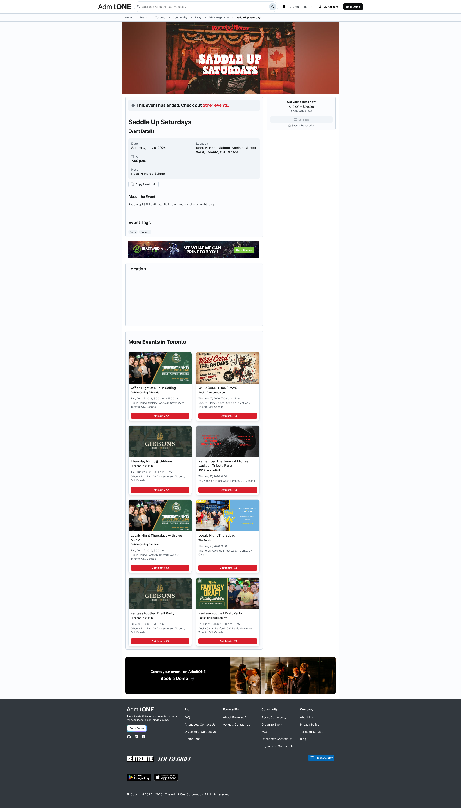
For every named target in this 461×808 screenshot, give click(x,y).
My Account (330, 6)
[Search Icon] (272, 6)
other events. (216, 105)
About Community (273, 717)
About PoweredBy (235, 717)
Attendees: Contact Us (200, 724)
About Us (306, 717)
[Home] (140, 709)
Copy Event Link (146, 184)
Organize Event (271, 724)
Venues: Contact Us (236, 724)
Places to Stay (324, 757)
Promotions (192, 739)
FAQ (187, 717)
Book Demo (353, 6)
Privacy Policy (309, 724)
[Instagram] (129, 737)
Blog (303, 739)
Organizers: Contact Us (200, 731)
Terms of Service (311, 731)
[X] (136, 737)
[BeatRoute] (140, 759)
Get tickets (158, 415)
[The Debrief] (175, 759)
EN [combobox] (305, 6)
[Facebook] (143, 737)
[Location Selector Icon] (284, 6)
